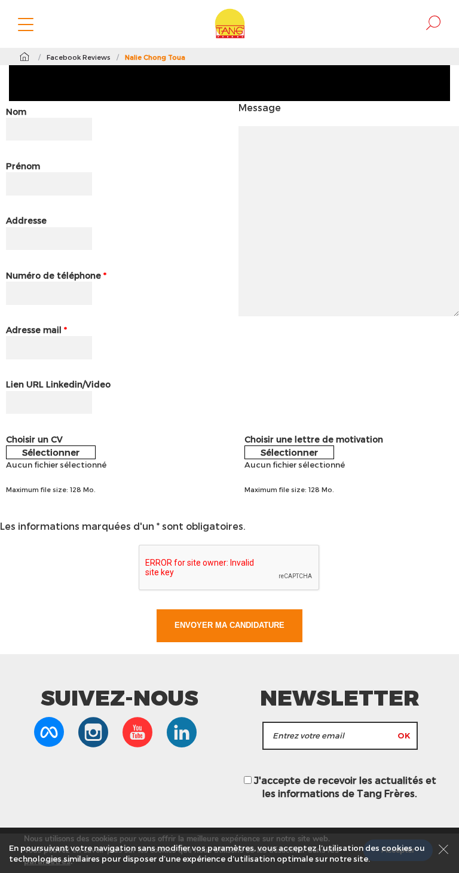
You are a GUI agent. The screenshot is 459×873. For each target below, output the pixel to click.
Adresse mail (36, 330)
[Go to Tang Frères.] (24, 57)
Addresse (26, 220)
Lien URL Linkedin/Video (58, 384)
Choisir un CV (34, 439)
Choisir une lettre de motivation (313, 439)
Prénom (23, 166)
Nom (16, 111)
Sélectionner (50, 452)
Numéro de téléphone (56, 275)
